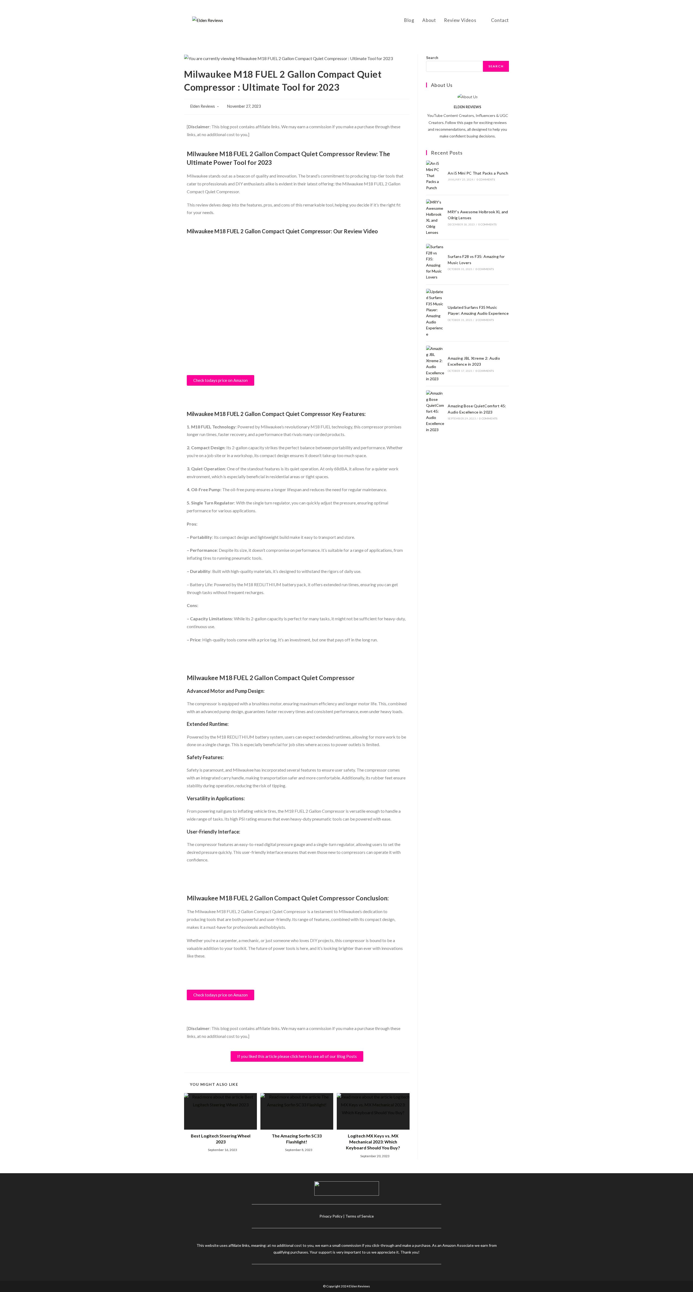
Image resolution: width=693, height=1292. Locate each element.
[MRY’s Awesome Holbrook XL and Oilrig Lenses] (435, 217)
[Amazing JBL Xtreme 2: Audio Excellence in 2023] (435, 364)
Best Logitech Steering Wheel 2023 (220, 1138)
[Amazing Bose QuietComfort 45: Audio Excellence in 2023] (435, 411)
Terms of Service (359, 1216)
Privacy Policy (330, 1216)
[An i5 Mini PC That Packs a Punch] (435, 175)
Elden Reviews (202, 106)
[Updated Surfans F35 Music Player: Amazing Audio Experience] (435, 313)
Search (432, 57)
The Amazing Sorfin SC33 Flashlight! (297, 1138)
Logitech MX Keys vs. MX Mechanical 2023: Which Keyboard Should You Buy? (373, 1141)
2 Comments (485, 320)
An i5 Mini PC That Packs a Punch (478, 173)
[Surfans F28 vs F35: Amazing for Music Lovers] (435, 262)
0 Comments (486, 179)
